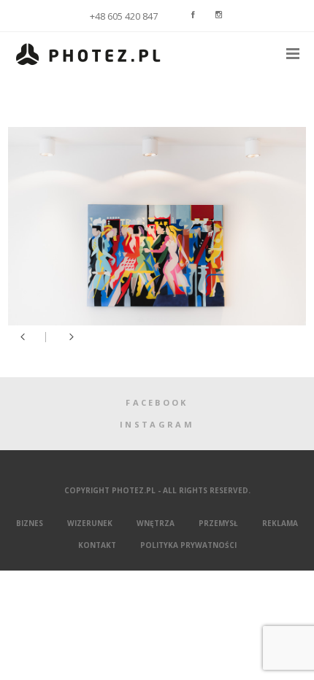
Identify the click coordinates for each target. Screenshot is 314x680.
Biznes (29, 523)
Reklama (280, 523)
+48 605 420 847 (124, 16)
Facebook (157, 402)
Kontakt (97, 545)
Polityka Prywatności (188, 545)
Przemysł (218, 523)
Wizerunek (89, 523)
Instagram (157, 424)
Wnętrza (156, 523)
